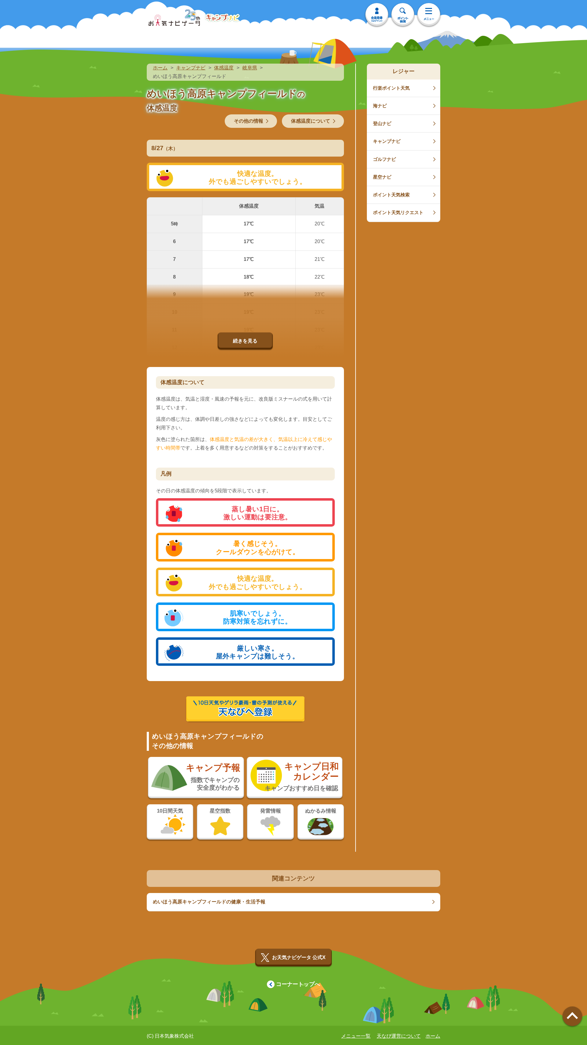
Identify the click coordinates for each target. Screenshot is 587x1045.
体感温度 (224, 67)
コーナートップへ (298, 984)
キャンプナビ (190, 67)
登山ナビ (382, 123)
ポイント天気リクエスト (398, 212)
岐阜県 (249, 67)
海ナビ (380, 105)
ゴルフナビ (384, 159)
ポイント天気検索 (391, 194)
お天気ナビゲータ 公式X (299, 957)
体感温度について (310, 121)
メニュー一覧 (356, 1036)
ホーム (160, 67)
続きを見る (245, 340)
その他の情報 (248, 121)
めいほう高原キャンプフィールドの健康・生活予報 (209, 901)
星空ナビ (382, 177)
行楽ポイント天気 (391, 88)
